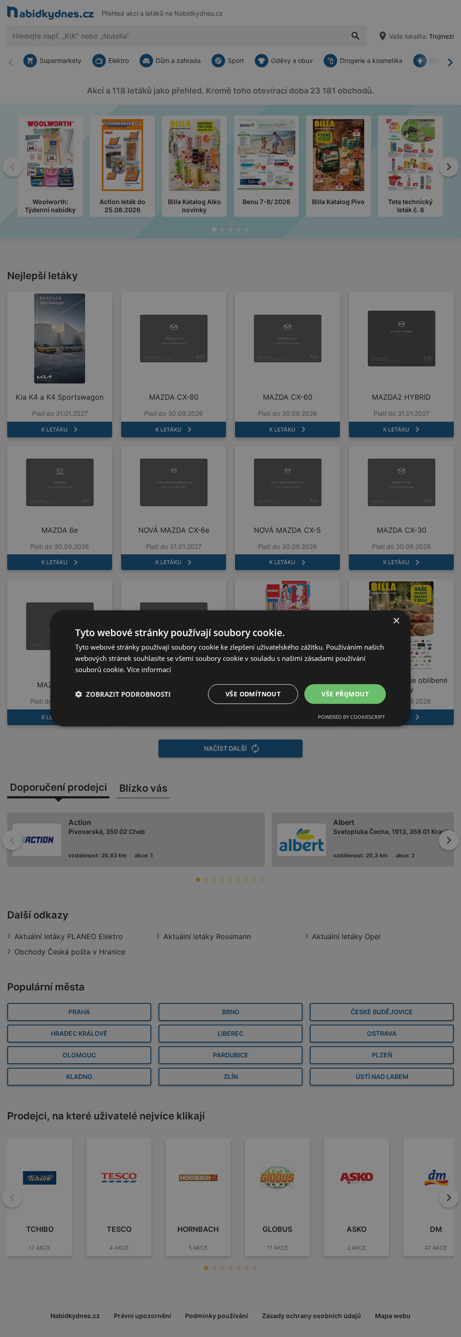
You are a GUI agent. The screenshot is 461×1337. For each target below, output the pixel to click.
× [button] (396, 621)
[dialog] (230, 668)
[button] (123, 694)
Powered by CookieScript (351, 716)
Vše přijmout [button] (345, 693)
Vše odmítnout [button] (253, 693)
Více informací (149, 669)
